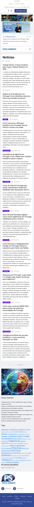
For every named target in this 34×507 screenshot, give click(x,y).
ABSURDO (5, 430)
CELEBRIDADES (12, 434)
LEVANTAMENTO (5, 446)
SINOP (29, 453)
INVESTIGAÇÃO (13, 443)
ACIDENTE (13, 430)
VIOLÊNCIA (22, 460)
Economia (10, 496)
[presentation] (27, 37)
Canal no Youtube (19, 3)
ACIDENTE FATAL (23, 430)
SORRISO (6, 455)
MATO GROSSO (17, 446)
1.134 (18, 364)
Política (16, 496)
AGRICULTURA (5, 432)
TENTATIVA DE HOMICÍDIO (7, 458)
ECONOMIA (6, 181)
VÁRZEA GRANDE (12, 462)
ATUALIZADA (17, 432)
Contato (11, 3)
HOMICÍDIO (5, 443)
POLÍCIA (17, 448)
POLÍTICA (6, 210)
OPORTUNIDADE (6, 448)
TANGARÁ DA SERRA (16, 455)
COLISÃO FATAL (21, 434)
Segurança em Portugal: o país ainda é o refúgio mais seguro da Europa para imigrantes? (17, 277)
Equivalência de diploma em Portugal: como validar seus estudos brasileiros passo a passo (17, 156)
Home (3, 496)
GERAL (23, 441)
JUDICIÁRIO (20, 443)
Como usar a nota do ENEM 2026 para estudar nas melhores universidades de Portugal (16, 308)
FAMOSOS (14, 441)
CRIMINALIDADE (15, 436)
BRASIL (4, 434)
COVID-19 (28, 434)
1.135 (21, 364)
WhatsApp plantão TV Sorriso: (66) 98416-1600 (17, 7)
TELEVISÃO (25, 455)
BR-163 (25, 432)
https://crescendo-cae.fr (7, 467)
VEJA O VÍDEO (15, 460)
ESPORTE (4, 441)
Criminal (29, 496)
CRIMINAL (6, 271)
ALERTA (11, 432)
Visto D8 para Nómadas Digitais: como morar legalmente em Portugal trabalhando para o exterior (17, 216)
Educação (23, 496)
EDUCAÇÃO (6, 150)
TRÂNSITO (6, 460)
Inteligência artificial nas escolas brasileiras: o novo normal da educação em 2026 (15, 337)
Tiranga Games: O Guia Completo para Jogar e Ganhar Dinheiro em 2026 (15, 67)
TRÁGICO (24, 458)
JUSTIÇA (26, 443)
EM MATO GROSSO (26, 439)
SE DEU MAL (23, 453)
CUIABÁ (25, 436)
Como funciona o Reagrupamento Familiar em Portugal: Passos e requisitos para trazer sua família (16, 246)
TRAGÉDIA (18, 458)
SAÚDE (5, 119)
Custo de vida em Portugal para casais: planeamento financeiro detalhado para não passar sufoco (16, 187)
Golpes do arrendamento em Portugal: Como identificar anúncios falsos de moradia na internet (16, 41)
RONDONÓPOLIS (7, 453)
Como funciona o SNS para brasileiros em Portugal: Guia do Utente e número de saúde (15, 125)
